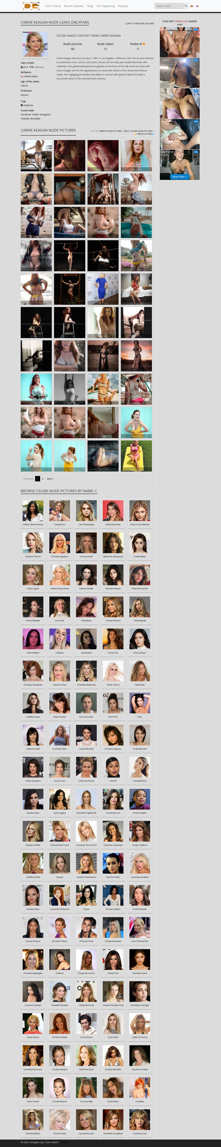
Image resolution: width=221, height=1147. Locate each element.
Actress (24, 94)
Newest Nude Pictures (110, 131)
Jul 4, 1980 (28, 66)
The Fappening (105, 6)
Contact (64, 1142)
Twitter (35, 114)
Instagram (44, 114)
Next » (50, 478)
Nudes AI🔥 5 (138, 46)
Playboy (123, 6)
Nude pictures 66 (72, 46)
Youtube (25, 118)
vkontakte (34, 118)
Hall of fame (53, 6)
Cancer (24, 85)
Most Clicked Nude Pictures (138, 131)
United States (31, 76)
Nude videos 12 (105, 46)
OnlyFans (28, 105)
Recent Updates (74, 6)
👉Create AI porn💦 (144, 134)
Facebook (26, 114)
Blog (90, 6)
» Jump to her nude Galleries (139, 23)
